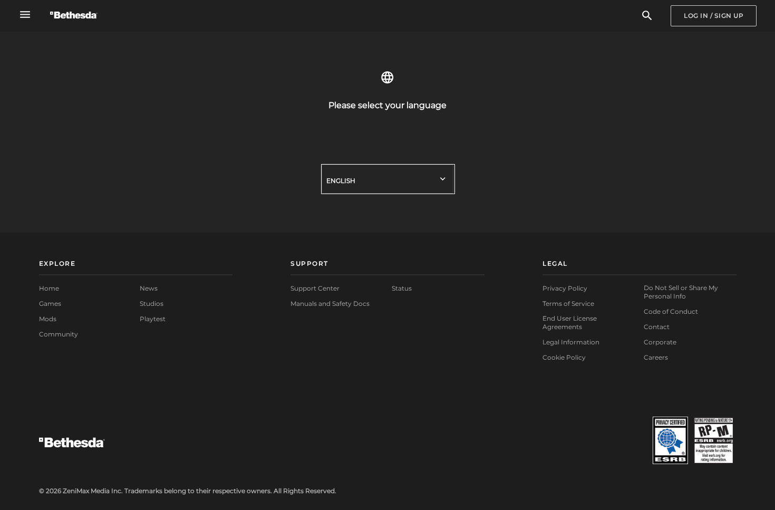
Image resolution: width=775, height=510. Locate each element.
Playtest (153, 319)
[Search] (647, 16)
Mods (47, 319)
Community (58, 334)
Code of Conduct (671, 311)
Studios (151, 303)
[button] (136, 264)
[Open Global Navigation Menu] (25, 14)
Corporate (660, 342)
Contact (657, 327)
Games (50, 303)
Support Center (315, 288)
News (149, 288)
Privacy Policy (564, 288)
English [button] (340, 181)
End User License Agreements (569, 322)
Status (402, 288)
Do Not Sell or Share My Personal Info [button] (681, 292)
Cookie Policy (564, 357)
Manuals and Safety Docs (330, 303)
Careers (656, 357)
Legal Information (570, 342)
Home (49, 288)
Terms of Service (568, 303)
